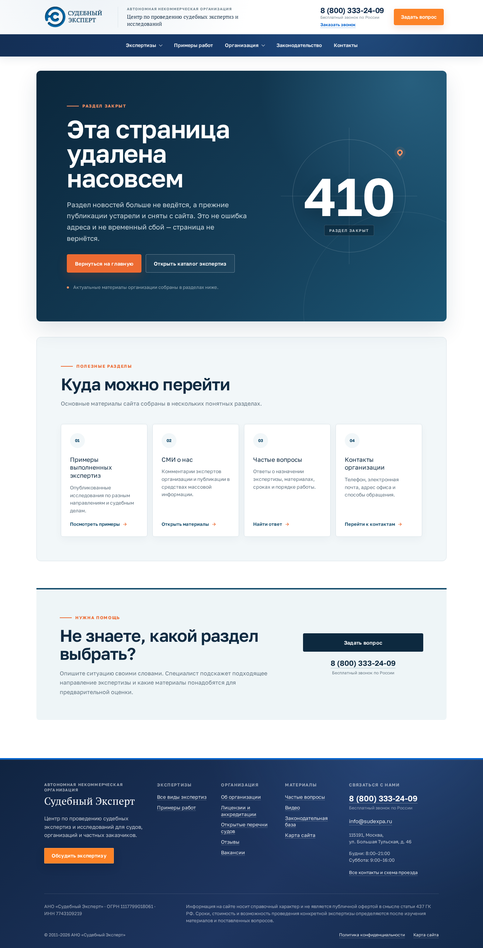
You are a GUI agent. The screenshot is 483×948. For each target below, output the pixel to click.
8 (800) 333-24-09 (352, 10)
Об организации (241, 797)
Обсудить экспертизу (79, 856)
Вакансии (233, 852)
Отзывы (230, 842)
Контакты (345, 45)
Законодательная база (306, 821)
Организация (241, 45)
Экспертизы (141, 45)
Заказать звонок (338, 24)
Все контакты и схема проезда (383, 872)
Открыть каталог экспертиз (190, 264)
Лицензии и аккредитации (238, 810)
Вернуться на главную (104, 264)
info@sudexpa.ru (370, 821)
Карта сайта (300, 835)
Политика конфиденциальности (372, 934)
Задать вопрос (419, 17)
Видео (292, 807)
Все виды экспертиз (181, 797)
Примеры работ (193, 45)
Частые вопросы (305, 797)
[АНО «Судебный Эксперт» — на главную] (73, 16)
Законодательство (299, 45)
